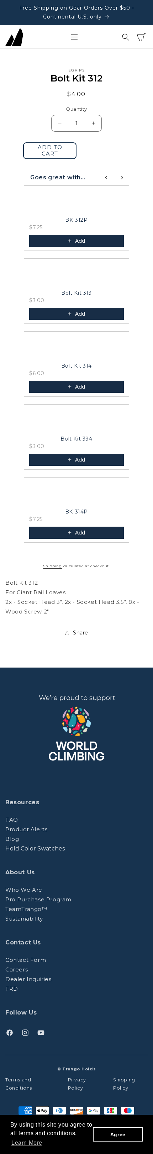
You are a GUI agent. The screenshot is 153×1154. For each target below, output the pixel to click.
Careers (16, 969)
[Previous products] (106, 178)
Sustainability (24, 918)
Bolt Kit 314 (76, 366)
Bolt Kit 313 (76, 293)
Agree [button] (118, 1134)
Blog (12, 839)
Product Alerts (26, 829)
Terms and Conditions (18, 1084)
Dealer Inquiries (28, 979)
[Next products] (122, 178)
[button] (74, 37)
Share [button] (80, 632)
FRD (11, 988)
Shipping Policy (124, 1084)
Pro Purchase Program (38, 899)
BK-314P (76, 512)
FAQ (11, 819)
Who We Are (23, 889)
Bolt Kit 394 (76, 439)
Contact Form (25, 960)
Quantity (76, 109)
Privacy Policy (77, 1084)
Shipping (52, 566)
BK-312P (76, 220)
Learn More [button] (26, 1143)
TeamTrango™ (26, 909)
